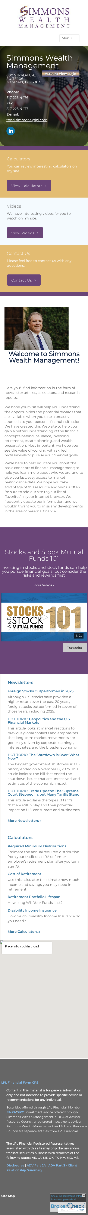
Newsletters (20, 682)
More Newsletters (25, 821)
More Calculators (24, 932)
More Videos (44, 585)
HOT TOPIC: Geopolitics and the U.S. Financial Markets (39, 721)
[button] (69, 38)
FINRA (11, 1112)
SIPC (20, 1112)
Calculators (20, 837)
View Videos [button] (22, 233)
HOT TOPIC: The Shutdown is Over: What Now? (43, 756)
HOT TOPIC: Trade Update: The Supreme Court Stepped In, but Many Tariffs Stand (43, 792)
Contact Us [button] (21, 280)
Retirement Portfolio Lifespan (34, 897)
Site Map (8, 1196)
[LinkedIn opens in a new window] (10, 131)
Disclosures (15, 1165)
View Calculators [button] (27, 186)
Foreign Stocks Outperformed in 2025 (40, 691)
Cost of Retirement (24, 874)
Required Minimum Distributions (37, 846)
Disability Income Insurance (32, 910)
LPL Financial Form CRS (19, 1082)
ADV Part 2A (36, 1165)
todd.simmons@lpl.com (26, 120)
